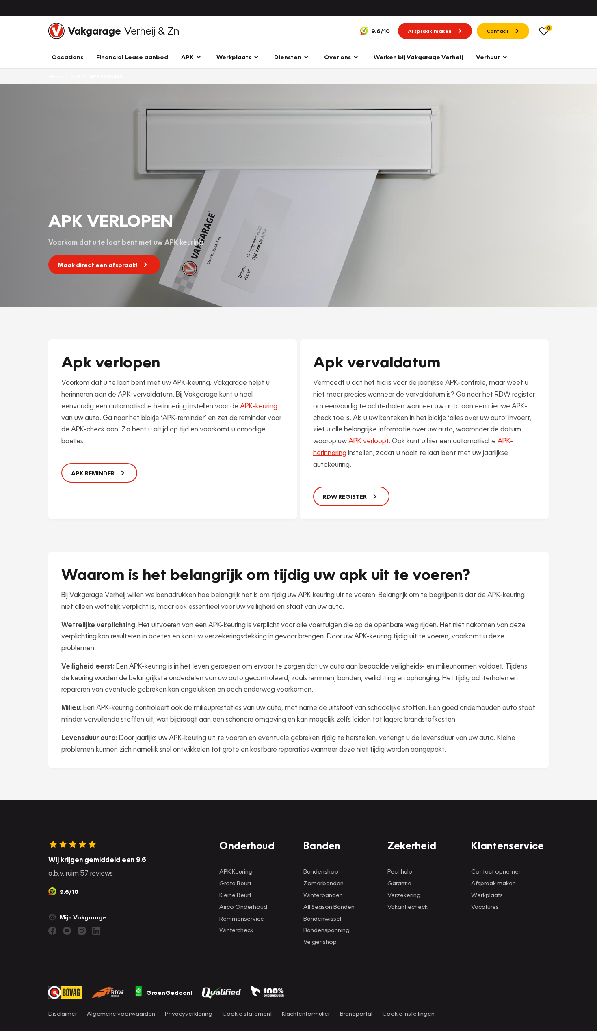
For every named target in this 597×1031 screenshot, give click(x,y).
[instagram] (82, 931)
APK (75, 76)
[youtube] (67, 931)
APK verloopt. (369, 440)
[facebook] (52, 931)
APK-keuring (258, 405)
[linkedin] (96, 931)
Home (55, 76)
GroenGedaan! (169, 992)
